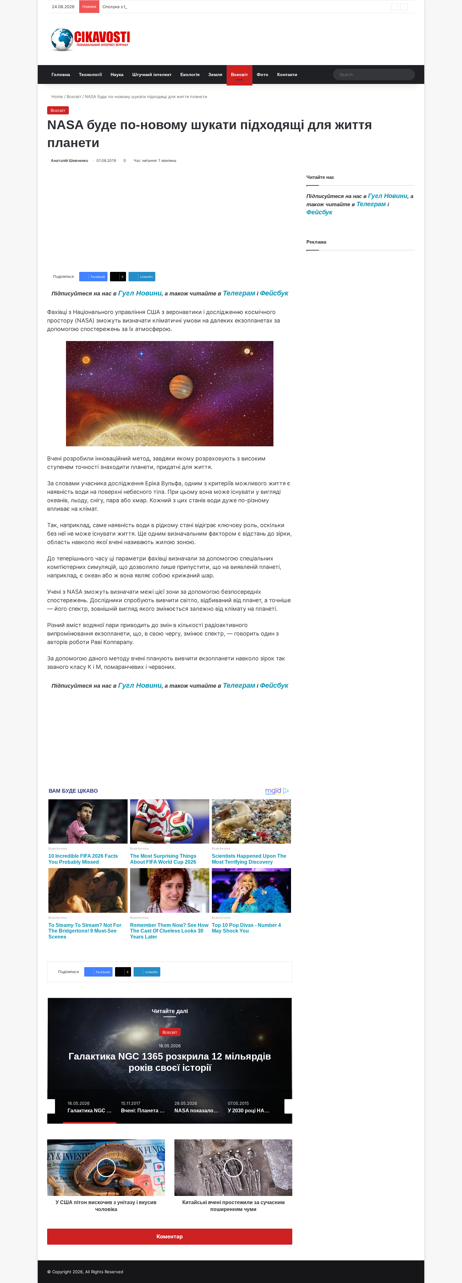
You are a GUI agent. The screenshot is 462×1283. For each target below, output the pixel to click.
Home (56, 96)
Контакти (287, 74)
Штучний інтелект (152, 74)
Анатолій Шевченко (69, 160)
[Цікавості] (91, 39)
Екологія (190, 74)
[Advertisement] (169, 218)
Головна (61, 74)
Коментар (170, 1236)
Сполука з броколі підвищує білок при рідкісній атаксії (157, 6)
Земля (215, 74)
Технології (90, 74)
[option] (169, 1061)
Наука (117, 74)
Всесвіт (239, 74)
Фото (262, 74)
